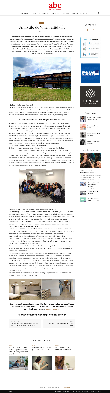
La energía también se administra (93, 142)
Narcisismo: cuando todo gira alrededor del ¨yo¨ (41, 348)
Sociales (75, 13)
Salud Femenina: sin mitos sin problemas (63, 348)
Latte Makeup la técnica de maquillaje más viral (60, 324)
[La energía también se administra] (83, 142)
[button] (99, 13)
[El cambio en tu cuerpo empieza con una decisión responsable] (83, 119)
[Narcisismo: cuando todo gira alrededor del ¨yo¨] (42, 363)
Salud (41, 23)
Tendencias (84, 13)
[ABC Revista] (55, 5)
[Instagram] (93, 30)
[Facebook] (87, 30)
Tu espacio (55, 13)
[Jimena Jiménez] (90, 160)
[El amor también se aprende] (83, 127)
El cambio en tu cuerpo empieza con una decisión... (94, 119)
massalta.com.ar (53, 309)
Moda (34, 13)
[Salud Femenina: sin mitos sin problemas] (65, 363)
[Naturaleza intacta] (83, 193)
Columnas (83, 172)
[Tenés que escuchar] (83, 199)
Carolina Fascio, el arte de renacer (93, 134)
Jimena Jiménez (86, 170)
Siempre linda (24, 13)
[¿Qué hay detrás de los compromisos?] (83, 184)
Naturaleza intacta (93, 191)
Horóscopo (65, 13)
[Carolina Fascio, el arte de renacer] (83, 135)
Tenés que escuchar (93, 198)
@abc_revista (64, 388)
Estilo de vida (43, 13)
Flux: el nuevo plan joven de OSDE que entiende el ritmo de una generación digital (18, 350)
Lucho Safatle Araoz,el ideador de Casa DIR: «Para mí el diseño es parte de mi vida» (24, 324)
